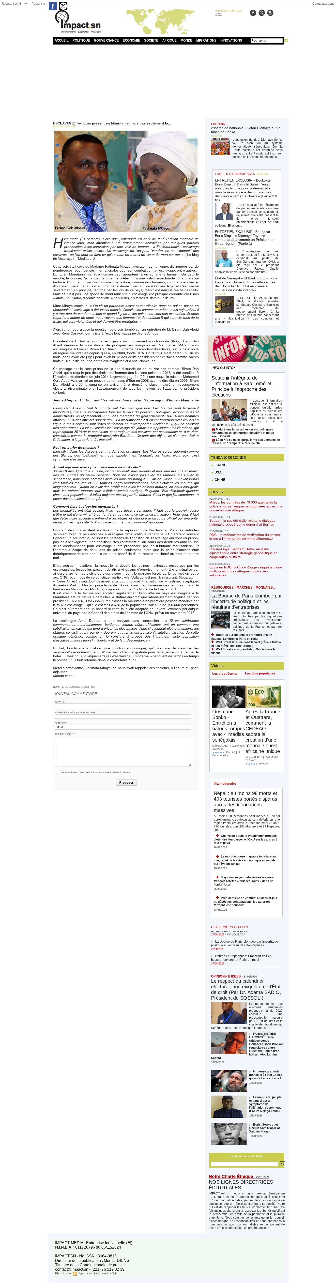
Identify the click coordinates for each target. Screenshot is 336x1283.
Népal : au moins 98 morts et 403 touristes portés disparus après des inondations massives (245, 802)
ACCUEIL (62, 40)
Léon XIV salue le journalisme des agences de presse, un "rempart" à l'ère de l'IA (246, 441)
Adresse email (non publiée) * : (76, 712)
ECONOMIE (131, 40)
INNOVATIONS (231, 40)
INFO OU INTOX (224, 368)
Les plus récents (224, 673)
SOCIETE (151, 40)
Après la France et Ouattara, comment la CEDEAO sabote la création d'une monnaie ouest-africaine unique (262, 731)
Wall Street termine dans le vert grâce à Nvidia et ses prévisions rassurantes (246, 644)
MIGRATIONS (206, 40)
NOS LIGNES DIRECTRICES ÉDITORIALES (241, 1184)
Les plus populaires (260, 673)
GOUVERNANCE (106, 40)
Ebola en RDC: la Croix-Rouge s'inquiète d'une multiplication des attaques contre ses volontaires (245, 571)
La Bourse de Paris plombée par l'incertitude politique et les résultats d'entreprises (246, 601)
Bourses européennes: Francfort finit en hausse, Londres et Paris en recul (241, 952)
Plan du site (63, 1273)
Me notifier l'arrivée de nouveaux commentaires (95, 772)
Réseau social (11, 3)
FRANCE (221, 465)
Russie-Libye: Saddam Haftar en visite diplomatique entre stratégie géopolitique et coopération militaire (243, 553)
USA (218, 472)
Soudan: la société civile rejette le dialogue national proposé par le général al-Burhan (242, 522)
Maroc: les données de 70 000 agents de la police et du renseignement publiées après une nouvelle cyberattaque (245, 506)
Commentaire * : (65, 734)
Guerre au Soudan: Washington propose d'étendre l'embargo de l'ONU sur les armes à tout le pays (245, 839)
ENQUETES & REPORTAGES (235, 174)
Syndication (85, 1273)
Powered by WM (107, 1273)
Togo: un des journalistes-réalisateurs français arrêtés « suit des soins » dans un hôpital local (244, 881)
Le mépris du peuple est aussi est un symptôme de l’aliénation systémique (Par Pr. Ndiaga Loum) (265, 1104)
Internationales (225, 783)
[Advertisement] (168, 81)
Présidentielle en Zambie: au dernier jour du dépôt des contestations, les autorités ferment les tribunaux (245, 901)
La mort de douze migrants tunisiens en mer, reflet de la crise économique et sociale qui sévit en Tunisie (245, 860)
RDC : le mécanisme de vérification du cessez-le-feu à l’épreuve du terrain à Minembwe (245, 537)
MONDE (186, 40)
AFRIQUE (169, 40)
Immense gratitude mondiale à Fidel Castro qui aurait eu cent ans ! (265, 1075)
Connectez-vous (323, 3)
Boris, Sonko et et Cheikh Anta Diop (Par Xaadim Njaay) (264, 1128)
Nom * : (59, 701)
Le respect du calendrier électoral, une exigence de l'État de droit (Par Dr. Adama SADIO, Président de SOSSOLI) (246, 989)
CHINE (219, 480)
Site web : (62, 723)
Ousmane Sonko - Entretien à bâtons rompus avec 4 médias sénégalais (228, 726)
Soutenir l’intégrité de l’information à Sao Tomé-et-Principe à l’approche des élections (242, 386)
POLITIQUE (81, 40)
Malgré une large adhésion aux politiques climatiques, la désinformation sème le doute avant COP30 (243, 433)
